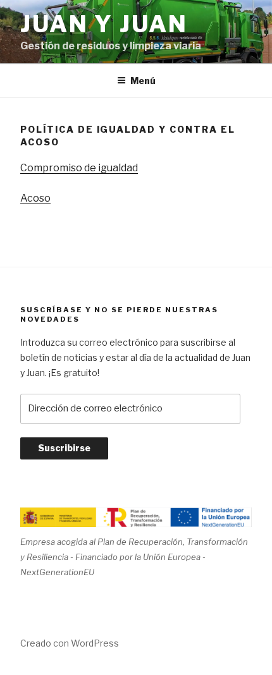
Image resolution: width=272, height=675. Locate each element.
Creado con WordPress (69, 643)
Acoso (35, 198)
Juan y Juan (104, 24)
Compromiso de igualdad (79, 168)
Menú (143, 80)
